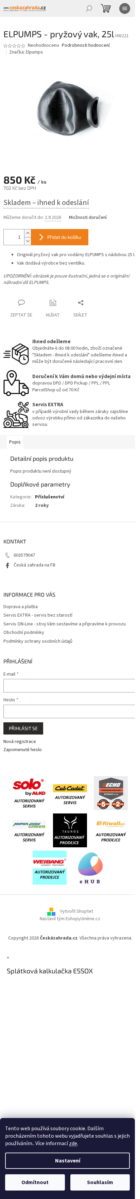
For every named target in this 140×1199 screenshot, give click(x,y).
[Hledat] (89, 8)
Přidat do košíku (64, 237)
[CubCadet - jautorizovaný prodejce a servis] (70, 792)
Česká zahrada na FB (34, 565)
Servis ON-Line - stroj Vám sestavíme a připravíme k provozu (64, 624)
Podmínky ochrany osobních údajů (37, 641)
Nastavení (67, 1160)
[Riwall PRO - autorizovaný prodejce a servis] (111, 830)
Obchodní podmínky (23, 632)
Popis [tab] (15, 442)
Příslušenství (49, 497)
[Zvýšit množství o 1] (27, 233)
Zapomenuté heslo (22, 750)
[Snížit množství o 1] (27, 241)
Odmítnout (35, 1182)
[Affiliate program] (90, 867)
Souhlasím (100, 1182)
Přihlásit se (23, 728)
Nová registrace (19, 742)
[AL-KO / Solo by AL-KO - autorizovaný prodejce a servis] (29, 792)
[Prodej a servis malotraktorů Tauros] (70, 830)
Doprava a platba (20, 606)
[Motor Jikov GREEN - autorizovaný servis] (29, 830)
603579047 (24, 555)
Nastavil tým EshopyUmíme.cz (70, 918)
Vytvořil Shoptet (76, 911)
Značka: (26, 52)
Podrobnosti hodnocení (86, 45)
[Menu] (125, 8)
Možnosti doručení (88, 217)
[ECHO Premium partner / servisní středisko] (111, 792)
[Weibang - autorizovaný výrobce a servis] (50, 867)
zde (73, 1143)
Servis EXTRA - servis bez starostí (37, 615)
